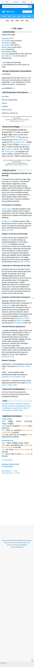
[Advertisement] (17, 513)
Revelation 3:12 (18, 377)
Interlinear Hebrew (22, 404)
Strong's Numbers (8, 406)
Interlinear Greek (8, 404)
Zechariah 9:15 (18, 142)
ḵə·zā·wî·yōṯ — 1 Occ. (10, 471)
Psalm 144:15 (24, 262)
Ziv (27, 78)
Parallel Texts (18, 410)
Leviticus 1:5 (9, 149)
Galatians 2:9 (7, 377)
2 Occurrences (7, 460)
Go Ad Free (3, 663)
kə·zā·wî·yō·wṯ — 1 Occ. (11, 473)
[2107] (31, 302)
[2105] (2, 302)
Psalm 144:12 (23, 140)
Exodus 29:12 (7, 230)
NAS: (4, 426)
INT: (3, 435)
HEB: (4, 421)
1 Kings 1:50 (11, 385)
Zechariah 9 (18, 323)
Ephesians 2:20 (21, 318)
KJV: (3, 430)
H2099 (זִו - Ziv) (9, 56)
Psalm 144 (6, 244)
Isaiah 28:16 (6, 305)
